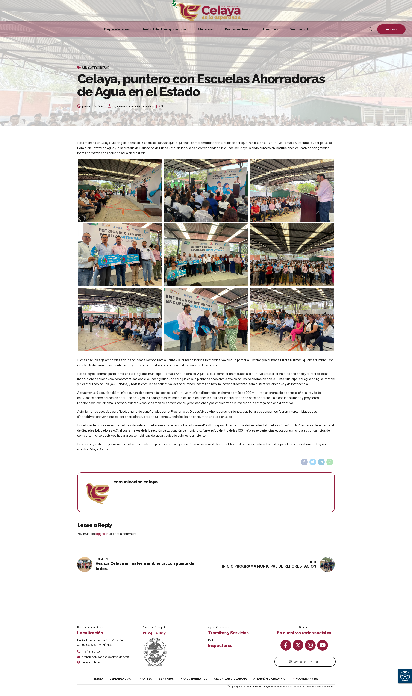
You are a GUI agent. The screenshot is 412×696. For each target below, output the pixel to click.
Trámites (270, 29)
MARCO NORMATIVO (194, 678)
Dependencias (117, 29)
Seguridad (299, 29)
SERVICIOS (166, 678)
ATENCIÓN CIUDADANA (269, 678)
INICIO (98, 678)
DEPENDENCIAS (120, 678)
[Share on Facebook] (304, 462)
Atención (205, 29)
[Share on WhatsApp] (329, 462)
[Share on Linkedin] (321, 462)
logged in (101, 533)
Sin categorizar (95, 67)
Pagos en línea (238, 29)
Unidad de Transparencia (163, 29)
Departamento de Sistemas (320, 686)
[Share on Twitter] (312, 462)
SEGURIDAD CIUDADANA (230, 678)
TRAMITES (145, 678)
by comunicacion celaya (131, 106)
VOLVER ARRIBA (307, 678)
